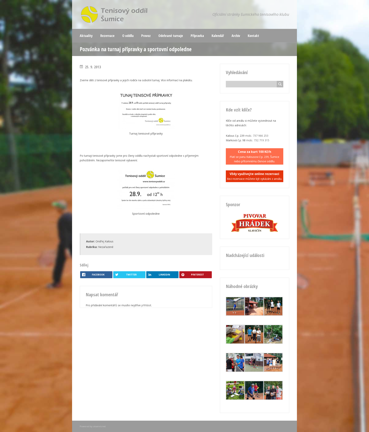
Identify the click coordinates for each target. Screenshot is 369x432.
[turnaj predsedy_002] (254, 314)
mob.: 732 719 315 (257, 140)
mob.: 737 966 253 (256, 135)
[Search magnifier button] (280, 84)
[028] (273, 371)
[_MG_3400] (235, 399)
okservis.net (99, 426)
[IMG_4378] (273, 314)
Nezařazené (105, 247)
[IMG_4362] (235, 314)
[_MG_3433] (254, 399)
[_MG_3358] (254, 371)
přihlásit (146, 305)
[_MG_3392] (273, 343)
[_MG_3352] (235, 343)
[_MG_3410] (273, 399)
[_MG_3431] (235, 371)
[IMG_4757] (254, 343)
